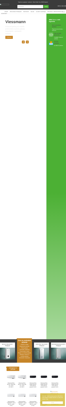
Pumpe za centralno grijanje (24, 352)
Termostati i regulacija (25, 349)
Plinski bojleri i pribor (24, 351)
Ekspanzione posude (24, 346)
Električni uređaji (24, 344)
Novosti (26, 11)
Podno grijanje (24, 347)
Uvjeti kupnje (41, 11)
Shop (6, 11)
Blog (32, 11)
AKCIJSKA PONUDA (16, 11)
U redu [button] (52, 402)
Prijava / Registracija (55, 11)
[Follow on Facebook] (64, 2)
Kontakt (4, 13)
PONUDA (9, 37)
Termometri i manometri (24, 357)
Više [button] (47, 399)
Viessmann (15, 22)
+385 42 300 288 (61, 6)
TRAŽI (46, 6)
